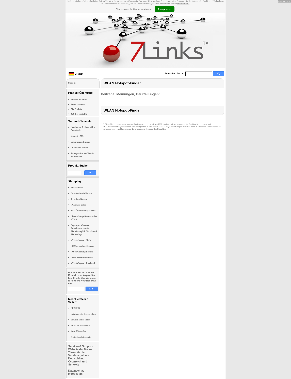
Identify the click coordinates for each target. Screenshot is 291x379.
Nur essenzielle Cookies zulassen (133, 9)
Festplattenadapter (81, 337)
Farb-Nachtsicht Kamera (81, 193)
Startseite (170, 73)
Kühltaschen (78, 331)
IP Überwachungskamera (82, 252)
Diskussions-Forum (79, 147)
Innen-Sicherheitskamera (82, 257)
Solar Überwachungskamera (83, 210)
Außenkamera (77, 187)
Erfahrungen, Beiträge (80, 142)
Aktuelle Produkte (79, 100)
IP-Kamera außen (78, 205)
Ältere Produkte (78, 104)
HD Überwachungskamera (82, 246)
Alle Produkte (77, 109)
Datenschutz (183, 4)
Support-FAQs (77, 136)
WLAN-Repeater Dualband (83, 263)
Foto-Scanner (80, 320)
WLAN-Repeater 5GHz (81, 240)
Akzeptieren (164, 9)
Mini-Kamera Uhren (83, 314)
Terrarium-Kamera (79, 199)
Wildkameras (80, 325)
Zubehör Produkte (79, 114)
